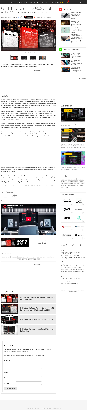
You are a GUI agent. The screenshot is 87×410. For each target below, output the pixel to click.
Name (6, 372)
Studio (33, 2)
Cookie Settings (73, 291)
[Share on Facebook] (46, 253)
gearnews (9, 2)
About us (63, 290)
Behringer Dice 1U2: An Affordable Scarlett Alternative (71, 252)
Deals (65, 2)
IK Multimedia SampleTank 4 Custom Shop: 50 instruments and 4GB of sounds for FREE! (37, 309)
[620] (79, 201)
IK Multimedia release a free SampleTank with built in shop (37, 330)
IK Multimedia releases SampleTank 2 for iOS (36, 319)
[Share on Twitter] (53, 253)
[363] (79, 218)
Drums (40, 2)
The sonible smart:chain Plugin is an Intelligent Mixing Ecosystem (73, 118)
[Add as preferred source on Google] (28, 17)
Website (6, 383)
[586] (67, 209)
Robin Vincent (13, 17)
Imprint (77, 290)
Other (56, 2)
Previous (3, 57)
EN (80, 2)
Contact (82, 290)
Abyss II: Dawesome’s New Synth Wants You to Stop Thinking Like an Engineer (73, 161)
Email (6, 378)
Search (84, 2)
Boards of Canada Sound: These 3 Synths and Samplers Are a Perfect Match (73, 266)
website (15, 195)
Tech (51, 2)
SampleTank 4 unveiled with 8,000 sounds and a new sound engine (37, 298)
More (5, 197)
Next (54, 57)
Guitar (19, 2)
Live (45, 2)
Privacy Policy (70, 290)
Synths (26, 2)
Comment (7, 360)
